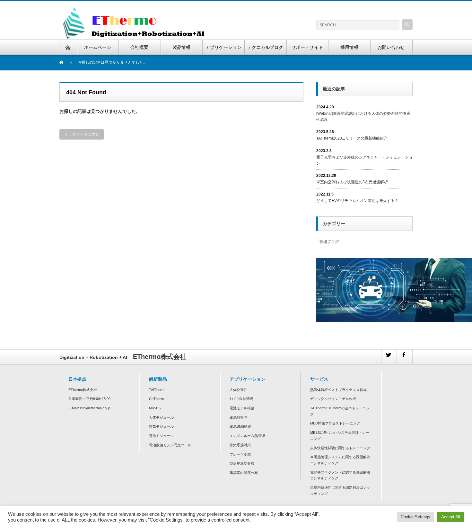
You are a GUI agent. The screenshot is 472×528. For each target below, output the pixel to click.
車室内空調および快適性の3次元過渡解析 (352, 182)
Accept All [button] (450, 516)
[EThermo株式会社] (134, 8)
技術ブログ (329, 242)
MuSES (155, 408)
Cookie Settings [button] (415, 516)
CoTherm (156, 399)
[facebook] (404, 357)
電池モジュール (161, 436)
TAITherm (156, 390)
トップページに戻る (81, 134)
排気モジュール (161, 426)
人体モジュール (161, 417)
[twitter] (389, 357)
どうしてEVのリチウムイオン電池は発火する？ (357, 200)
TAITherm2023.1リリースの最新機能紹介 (352, 138)
